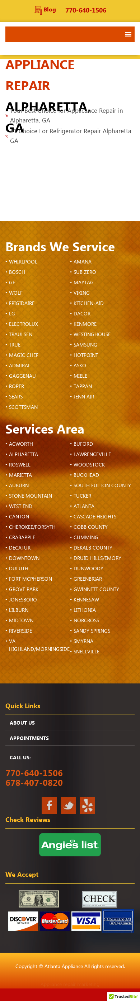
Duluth (18, 569)
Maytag (84, 283)
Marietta (20, 475)
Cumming (86, 538)
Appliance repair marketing (70, 984)
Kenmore (85, 324)
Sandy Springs (92, 631)
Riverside (20, 631)
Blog (49, 9)
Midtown (21, 621)
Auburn (19, 486)
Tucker (82, 496)
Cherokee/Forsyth (32, 527)
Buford (83, 444)
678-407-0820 (34, 783)
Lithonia (85, 610)
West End (20, 507)
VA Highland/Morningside (39, 645)
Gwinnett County (96, 590)
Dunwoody (88, 569)
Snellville (86, 652)
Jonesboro (23, 600)
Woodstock (89, 465)
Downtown (24, 558)
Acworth (21, 444)
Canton (19, 517)
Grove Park (23, 590)
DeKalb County (93, 548)
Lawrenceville (92, 455)
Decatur (20, 548)
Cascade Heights (95, 517)
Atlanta (84, 507)
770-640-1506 (85, 10)
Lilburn (18, 610)
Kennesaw (86, 600)
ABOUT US (22, 723)
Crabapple (22, 538)
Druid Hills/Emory (97, 558)
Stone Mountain (30, 496)
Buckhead (86, 475)
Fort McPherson (30, 579)
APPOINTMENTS (29, 739)
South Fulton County (102, 486)
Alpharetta (23, 455)
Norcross (86, 621)
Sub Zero (85, 272)
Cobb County (91, 527)
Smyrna (83, 641)
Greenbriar (88, 579)
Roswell (20, 465)
